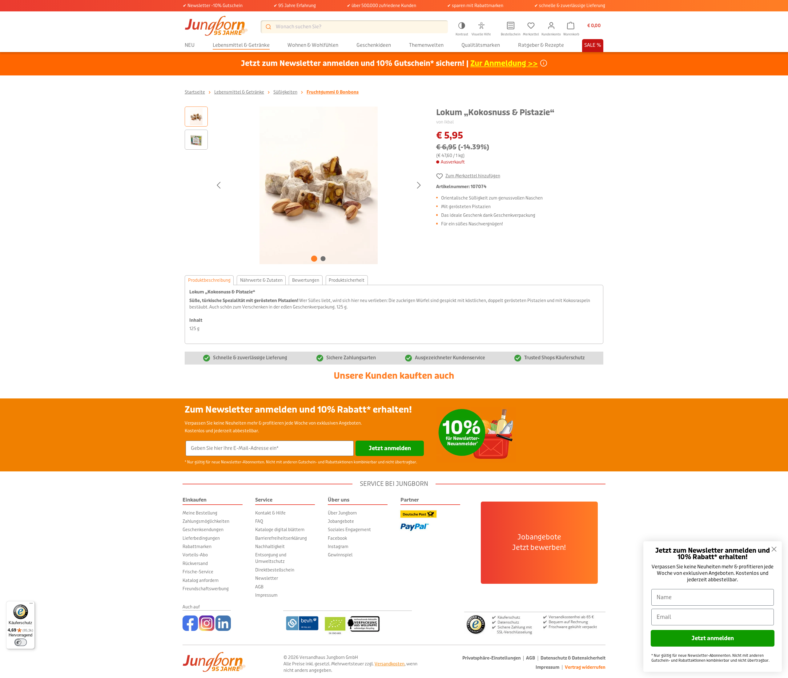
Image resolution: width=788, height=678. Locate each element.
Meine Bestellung (200, 513)
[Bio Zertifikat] (367, 623)
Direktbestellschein (274, 570)
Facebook (337, 538)
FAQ (259, 521)
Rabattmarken (197, 546)
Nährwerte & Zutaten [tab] (261, 280)
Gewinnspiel (340, 555)
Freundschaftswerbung (206, 588)
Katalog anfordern (201, 580)
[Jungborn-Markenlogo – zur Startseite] (216, 26)
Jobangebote (341, 521)
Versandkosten (389, 664)
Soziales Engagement (349, 529)
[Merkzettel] (531, 25)
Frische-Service (198, 572)
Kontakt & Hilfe (270, 513)
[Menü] (31, 604)
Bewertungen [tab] (305, 280)
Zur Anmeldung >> (504, 63)
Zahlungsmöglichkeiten (206, 521)
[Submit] (268, 27)
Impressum (266, 595)
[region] (304, 185)
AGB (259, 587)
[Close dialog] (774, 549)
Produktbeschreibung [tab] (209, 280)
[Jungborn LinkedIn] (223, 623)
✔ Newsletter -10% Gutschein (213, 5)
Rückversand (195, 563)
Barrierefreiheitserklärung (281, 538)
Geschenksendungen (203, 529)
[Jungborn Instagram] (207, 623)
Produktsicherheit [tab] (346, 280)
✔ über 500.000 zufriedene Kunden (381, 5)
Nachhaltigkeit (270, 546)
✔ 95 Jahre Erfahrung (295, 5)
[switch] (20, 642)
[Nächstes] (419, 185)
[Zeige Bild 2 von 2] (323, 258)
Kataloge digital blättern (279, 529)
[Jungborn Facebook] (190, 623)
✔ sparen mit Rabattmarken (475, 5)
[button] (461, 28)
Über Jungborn (342, 513)
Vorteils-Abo (195, 555)
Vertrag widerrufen (585, 667)
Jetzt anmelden (390, 448)
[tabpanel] (394, 314)
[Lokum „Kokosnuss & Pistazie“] (318, 185)
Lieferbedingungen (201, 538)
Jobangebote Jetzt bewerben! (539, 542)
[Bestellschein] (511, 25)
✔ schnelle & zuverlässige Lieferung (569, 5)
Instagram (338, 546)
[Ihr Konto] (551, 25)
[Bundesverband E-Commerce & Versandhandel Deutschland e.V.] (302, 623)
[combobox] (354, 26)
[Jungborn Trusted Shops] (534, 624)
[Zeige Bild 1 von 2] (314, 258)
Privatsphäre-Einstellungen (491, 658)
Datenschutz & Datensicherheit (573, 658)
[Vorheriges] (218, 185)
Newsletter (266, 578)
